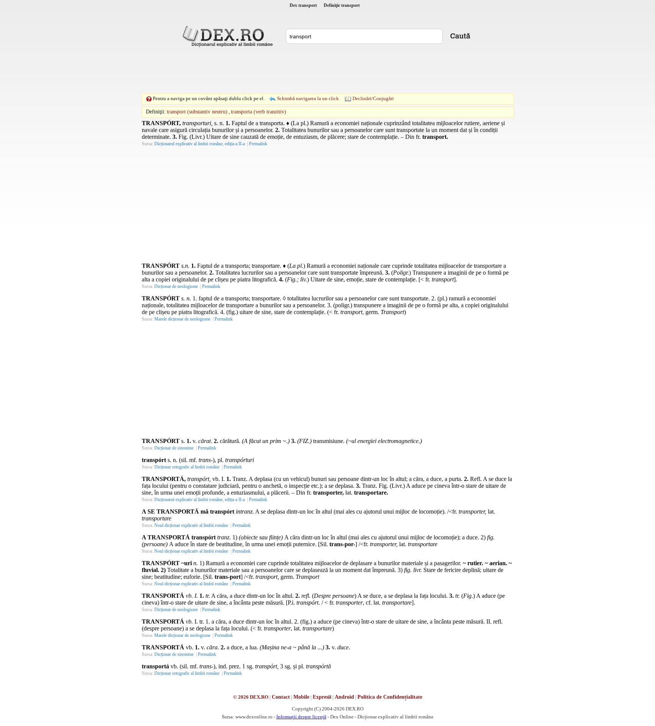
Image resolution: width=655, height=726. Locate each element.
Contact (281, 697)
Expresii (322, 697)
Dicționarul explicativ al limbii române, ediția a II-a (199, 143)
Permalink (258, 143)
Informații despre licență (301, 717)
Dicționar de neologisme (176, 286)
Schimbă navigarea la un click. (308, 98)
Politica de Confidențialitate (389, 697)
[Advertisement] (327, 70)
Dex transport (303, 5)
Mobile (301, 697)
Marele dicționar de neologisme (182, 319)
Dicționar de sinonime (174, 448)
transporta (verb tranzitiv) (258, 112)
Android (344, 697)
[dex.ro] (229, 36)
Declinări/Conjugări (373, 98)
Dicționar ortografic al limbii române (186, 467)
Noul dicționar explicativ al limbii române (191, 525)
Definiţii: (156, 112)
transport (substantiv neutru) (197, 112)
